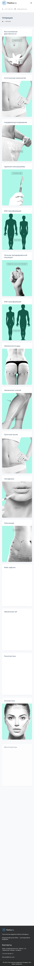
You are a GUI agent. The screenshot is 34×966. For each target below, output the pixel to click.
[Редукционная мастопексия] (17, 854)
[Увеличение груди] (17, 810)
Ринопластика (10, 656)
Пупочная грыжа (11, 434)
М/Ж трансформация (12, 211)
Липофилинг (9, 479)
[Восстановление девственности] (17, 55)
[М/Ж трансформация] (17, 232)
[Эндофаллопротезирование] (17, 143)
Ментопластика (10, 744)
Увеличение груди (11, 789)
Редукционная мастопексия (15, 833)
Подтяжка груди (10, 877)
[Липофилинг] (17, 500)
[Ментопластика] (17, 765)
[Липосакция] (17, 544)
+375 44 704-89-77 (7, 953)
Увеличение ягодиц (12, 346)
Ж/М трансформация (12, 302)
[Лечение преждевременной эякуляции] (17, 278)
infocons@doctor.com (8, 957)
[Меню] (31, 3)
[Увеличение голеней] (17, 411)
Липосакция (9, 523)
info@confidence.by (22, 9)
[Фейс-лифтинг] (17, 588)
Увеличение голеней (12, 390)
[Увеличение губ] (17, 632)
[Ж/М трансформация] (17, 322)
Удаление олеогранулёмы (14, 166)
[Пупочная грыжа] (17, 455)
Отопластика (9, 700)
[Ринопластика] (17, 677)
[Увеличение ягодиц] (17, 367)
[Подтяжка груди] (17, 898)
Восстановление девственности (10, 32)
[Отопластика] (17, 721)
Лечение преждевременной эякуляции (15, 256)
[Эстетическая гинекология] (17, 99)
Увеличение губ (10, 612)
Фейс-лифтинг (10, 567)
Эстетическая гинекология (15, 78)
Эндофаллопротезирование (15, 122)
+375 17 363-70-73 (9, 9)
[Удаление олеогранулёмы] (17, 187)
